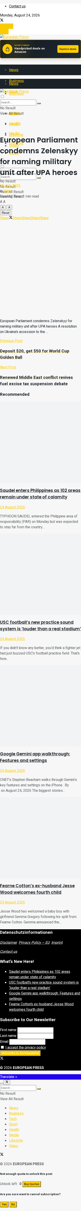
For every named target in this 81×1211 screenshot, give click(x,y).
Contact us (17, 6)
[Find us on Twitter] (2, 20)
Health (15, 123)
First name (8, 1030)
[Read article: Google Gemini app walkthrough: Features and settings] (40, 705)
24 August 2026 (12, 507)
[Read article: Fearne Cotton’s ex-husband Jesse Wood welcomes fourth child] (40, 837)
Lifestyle (16, 1140)
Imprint (57, 942)
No (13, 1204)
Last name (8, 1036)
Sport (13, 1124)
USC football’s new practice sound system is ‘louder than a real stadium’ (44, 985)
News (13, 69)
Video (7, 191)
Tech (13, 1119)
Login (4, 31)
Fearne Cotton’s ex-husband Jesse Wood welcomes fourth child (41, 1006)
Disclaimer (8, 942)
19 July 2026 (10, 185)
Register (6, 26)
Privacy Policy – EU (34, 942)
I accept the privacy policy (25, 1047)
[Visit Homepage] (14, 37)
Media (14, 133)
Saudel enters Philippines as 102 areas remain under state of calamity (39, 974)
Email (4, 1041)
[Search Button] (39, 103)
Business (16, 1113)
